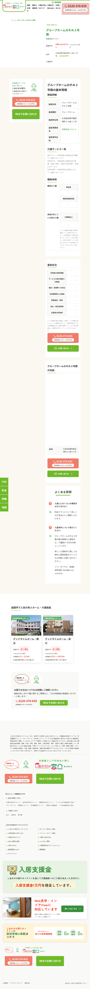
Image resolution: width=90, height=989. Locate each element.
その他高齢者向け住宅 (66, 805)
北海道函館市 (64, 56)
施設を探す (28, 8)
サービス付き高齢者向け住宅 (65, 802)
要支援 (13, 815)
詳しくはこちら (71, 908)
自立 (7, 815)
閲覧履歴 (56, 2)
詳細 (4, 499)
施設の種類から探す (14, 798)
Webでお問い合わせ (26, 114)
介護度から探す (13, 811)
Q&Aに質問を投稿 (13, 841)
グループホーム (11, 805)
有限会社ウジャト (52, 39)
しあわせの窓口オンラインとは (18, 829)
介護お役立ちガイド (14, 837)
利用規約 (5, 983)
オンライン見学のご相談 (47, 829)
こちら (59, 515)
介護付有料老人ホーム (13, 802)
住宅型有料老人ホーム (30, 802)
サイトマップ (12, 853)
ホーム (13, 20)
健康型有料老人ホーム (46, 802)
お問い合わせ (61, 348)
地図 (4, 507)
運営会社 (27, 983)
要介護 (20, 815)
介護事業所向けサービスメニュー (50, 845)
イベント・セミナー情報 (47, 833)
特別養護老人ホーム (37, 805)
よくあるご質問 (44, 841)
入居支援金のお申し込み (15, 833)
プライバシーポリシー (16, 983)
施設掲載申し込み (13, 849)
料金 (4, 490)
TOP (4, 481)
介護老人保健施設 (51, 805)
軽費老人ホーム (23, 805)
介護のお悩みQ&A (45, 837)
